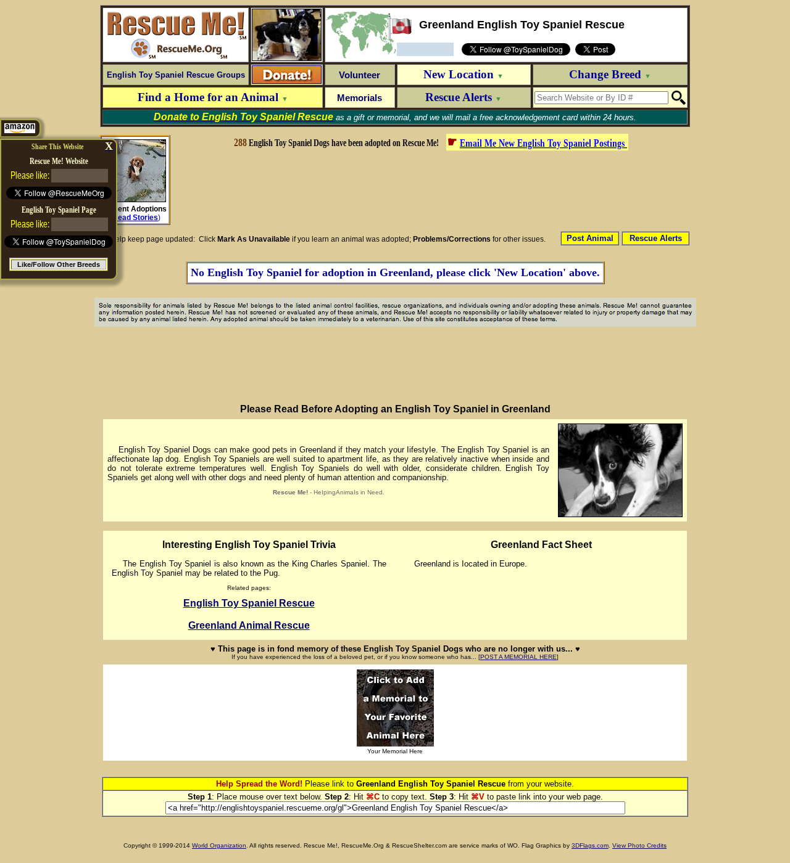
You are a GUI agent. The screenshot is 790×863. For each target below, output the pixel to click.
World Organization (219, 845)
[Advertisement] (430, 190)
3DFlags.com (590, 845)
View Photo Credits (639, 845)
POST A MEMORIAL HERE (518, 656)
